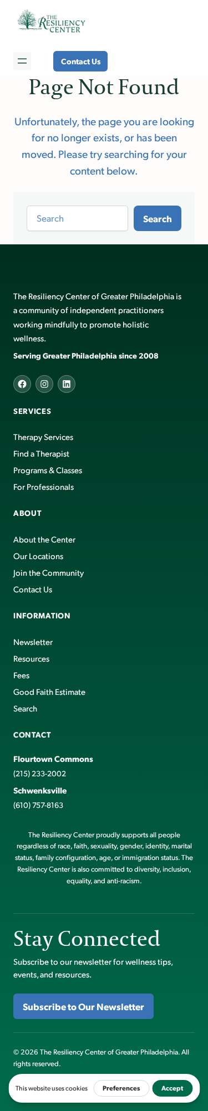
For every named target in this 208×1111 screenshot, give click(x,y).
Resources (31, 658)
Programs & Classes (47, 469)
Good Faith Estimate (49, 691)
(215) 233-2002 (39, 773)
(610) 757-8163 (38, 805)
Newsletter (33, 641)
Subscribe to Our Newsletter (83, 1006)
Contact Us (80, 61)
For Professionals (43, 486)
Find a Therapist (41, 453)
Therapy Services (43, 436)
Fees (21, 674)
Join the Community (48, 572)
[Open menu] (22, 61)
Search (157, 218)
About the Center (44, 539)
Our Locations (38, 555)
